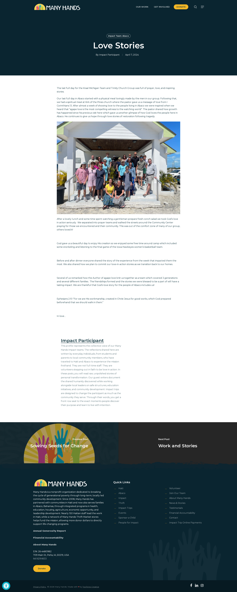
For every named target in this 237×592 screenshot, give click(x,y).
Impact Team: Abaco (118, 36)
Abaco (122, 493)
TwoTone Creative (91, 587)
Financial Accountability (48, 537)
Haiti (121, 488)
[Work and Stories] (178, 443)
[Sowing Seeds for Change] (59, 443)
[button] (6, 586)
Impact (122, 498)
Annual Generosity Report (49, 531)
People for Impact (129, 522)
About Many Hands (45, 544)
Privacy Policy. (39, 587)
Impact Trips (125, 508)
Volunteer (174, 488)
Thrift (122, 503)
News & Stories (177, 503)
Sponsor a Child (127, 517)
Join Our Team (177, 493)
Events (122, 513)
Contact (173, 517)
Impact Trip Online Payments (185, 522)
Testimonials (176, 508)
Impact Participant (109, 54)
